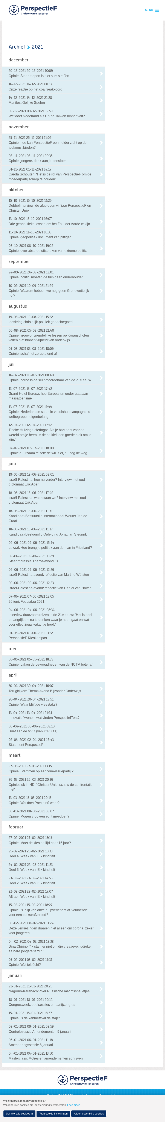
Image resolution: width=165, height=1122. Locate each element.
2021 (37, 47)
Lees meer (73, 1105)
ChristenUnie (33, 10)
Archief (17, 47)
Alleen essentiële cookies (89, 1113)
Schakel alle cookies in (19, 1113)
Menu (149, 10)
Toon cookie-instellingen (53, 1113)
